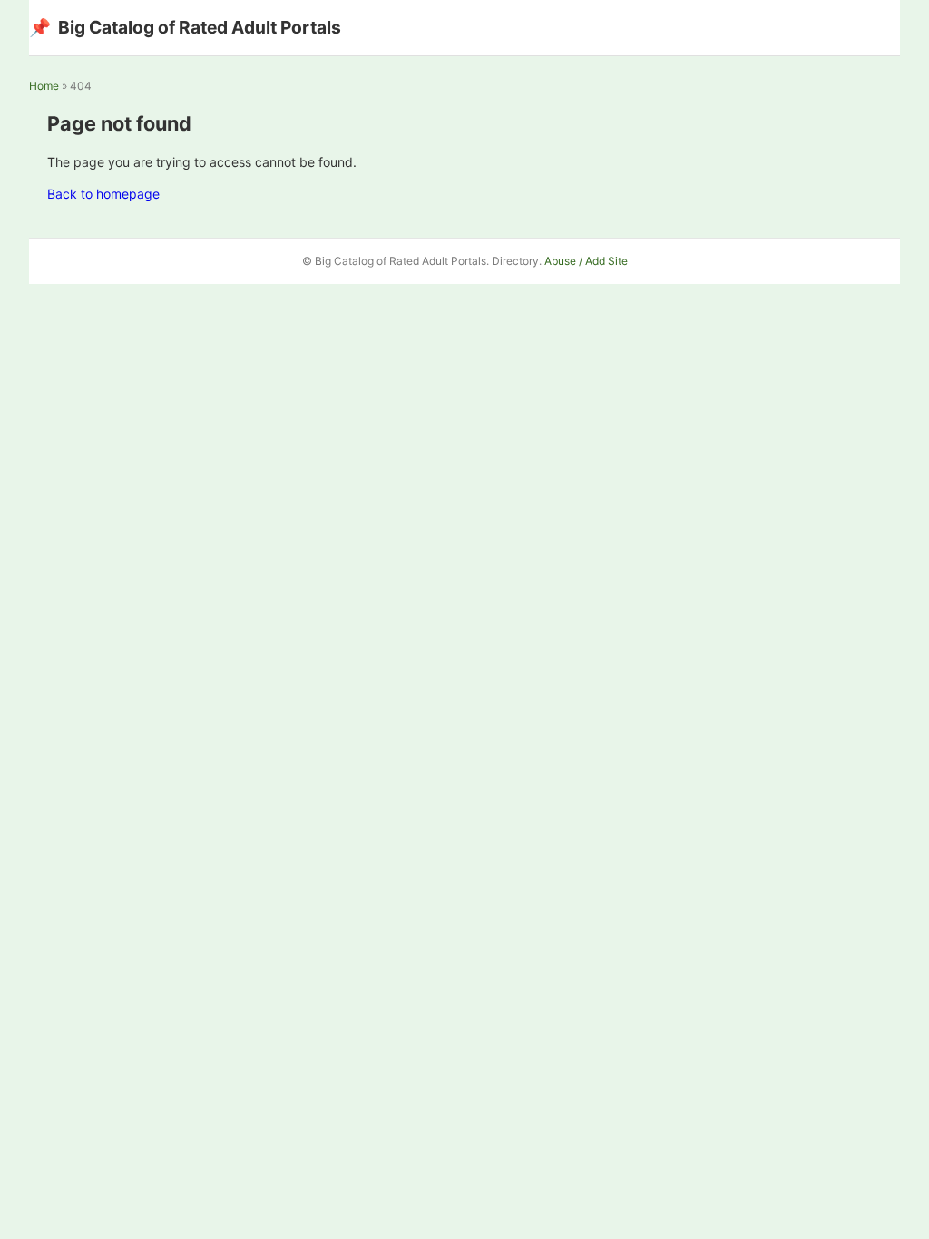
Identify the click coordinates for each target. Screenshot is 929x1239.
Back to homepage (103, 193)
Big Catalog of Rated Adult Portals (185, 27)
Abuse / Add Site (586, 261)
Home (44, 86)
